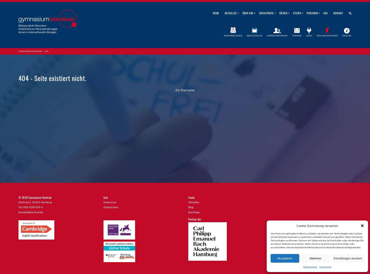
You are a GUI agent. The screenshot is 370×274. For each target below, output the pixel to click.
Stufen (297, 13)
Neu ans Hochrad (327, 35)
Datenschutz (310, 266)
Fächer (283, 13)
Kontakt (338, 13)
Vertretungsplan (277, 35)
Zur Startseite (184, 90)
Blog (190, 207)
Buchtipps (194, 212)
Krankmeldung (233, 35)
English (347, 35)
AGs (325, 13)
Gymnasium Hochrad (30, 51)
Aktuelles (231, 13)
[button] (362, 226)
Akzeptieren (284, 258)
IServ (309, 35)
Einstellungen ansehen (348, 258)
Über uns (247, 13)
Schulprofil (266, 13)
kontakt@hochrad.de (30, 212)
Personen (312, 13)
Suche (349, 13)
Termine (297, 35)
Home (216, 13)
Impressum (325, 266)
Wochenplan (254, 35)
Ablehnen (315, 258)
